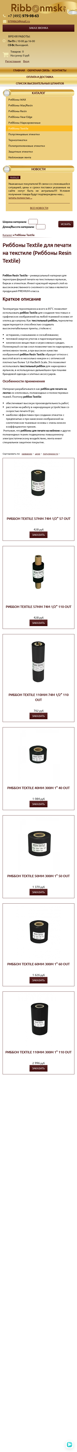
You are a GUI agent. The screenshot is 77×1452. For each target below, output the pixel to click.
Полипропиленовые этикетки (26, 145)
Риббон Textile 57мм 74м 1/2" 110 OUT (38, 606)
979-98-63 (23, 15)
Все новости (39, 208)
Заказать (38, 534)
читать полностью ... (20, 197)
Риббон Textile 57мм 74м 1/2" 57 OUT (38, 518)
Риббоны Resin (17, 111)
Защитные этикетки (20, 151)
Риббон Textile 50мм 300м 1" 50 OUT (38, 876)
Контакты (59, 70)
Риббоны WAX (17, 99)
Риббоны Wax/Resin (20, 105)
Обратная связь (38, 70)
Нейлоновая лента (19, 157)
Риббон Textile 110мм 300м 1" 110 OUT (38, 1052)
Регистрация (13, 61)
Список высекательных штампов (40, 83)
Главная (19, 70)
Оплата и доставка (39, 76)
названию (27, 453)
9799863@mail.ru (19, 21)
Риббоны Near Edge (20, 116)
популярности (50, 453)
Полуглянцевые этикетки (24, 134)
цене (37, 453)
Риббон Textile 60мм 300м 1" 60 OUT (38, 964)
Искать (66, 224)
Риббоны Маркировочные (24, 122)
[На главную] (38, 8)
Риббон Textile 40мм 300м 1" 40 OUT (38, 788)
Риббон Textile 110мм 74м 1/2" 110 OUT (39, 697)
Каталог (7, 235)
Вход (26, 61)
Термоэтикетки (17, 140)
